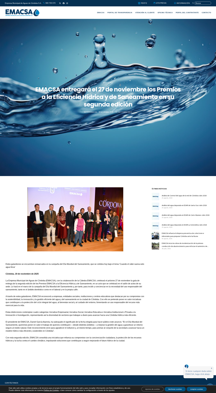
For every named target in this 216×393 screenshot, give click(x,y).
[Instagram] (67, 3)
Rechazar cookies (175, 389)
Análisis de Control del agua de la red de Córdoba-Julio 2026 (184, 195)
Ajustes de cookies (152, 389)
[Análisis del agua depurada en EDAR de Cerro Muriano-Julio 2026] (155, 216)
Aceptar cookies (196, 389)
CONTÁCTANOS (11, 383)
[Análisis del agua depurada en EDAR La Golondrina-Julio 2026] (155, 226)
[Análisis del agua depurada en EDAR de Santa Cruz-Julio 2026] (155, 206)
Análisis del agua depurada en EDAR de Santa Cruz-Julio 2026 (184, 205)
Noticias (108, 83)
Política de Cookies (51, 390)
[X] (60, 3)
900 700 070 (50, 3)
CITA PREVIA (160, 3)
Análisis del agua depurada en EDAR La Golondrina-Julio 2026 (184, 224)
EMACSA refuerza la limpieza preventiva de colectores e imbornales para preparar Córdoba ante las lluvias (183, 235)
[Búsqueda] (201, 3)
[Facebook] (63, 3)
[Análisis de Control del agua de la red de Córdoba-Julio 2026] (155, 196)
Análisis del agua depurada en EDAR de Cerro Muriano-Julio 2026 (185, 215)
